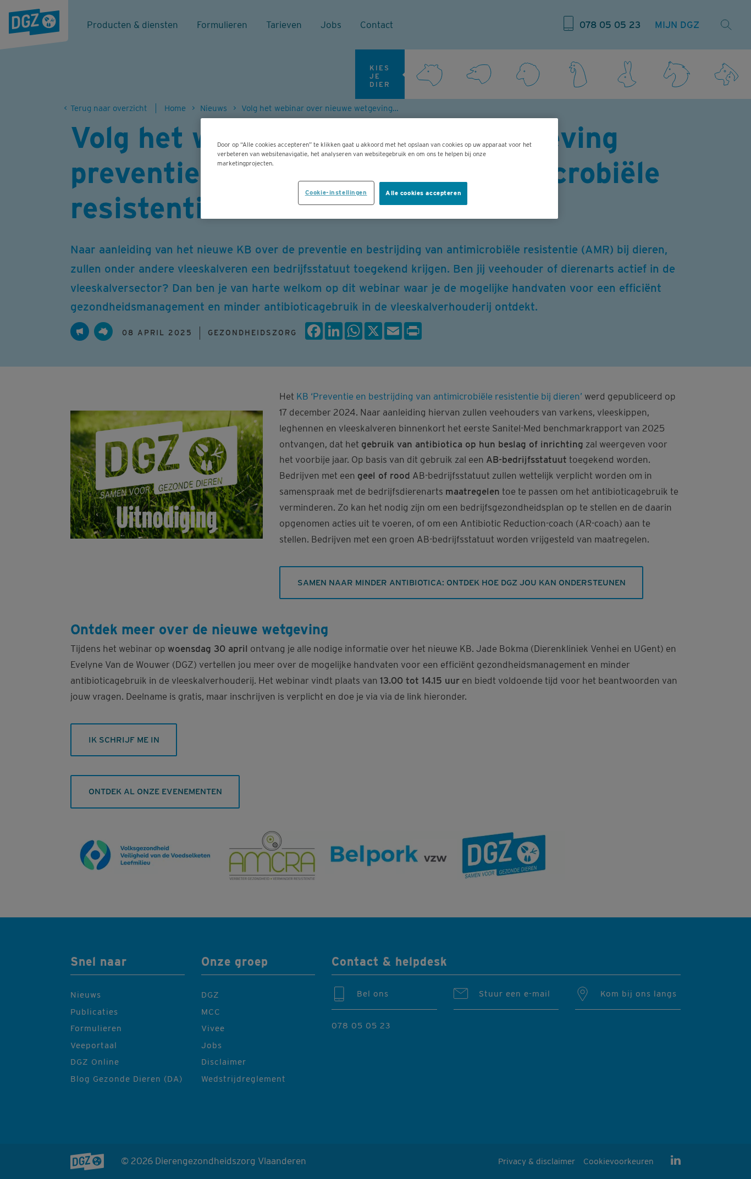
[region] (379, 168)
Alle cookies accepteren (423, 193)
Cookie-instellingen (336, 192)
